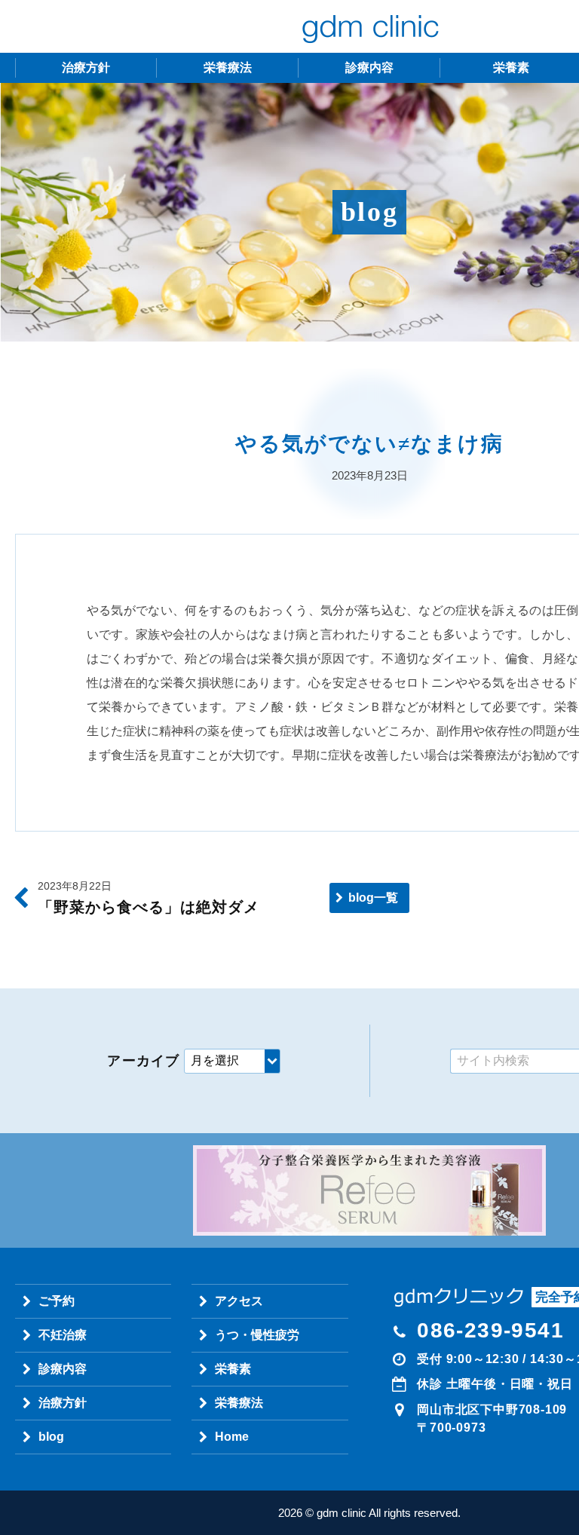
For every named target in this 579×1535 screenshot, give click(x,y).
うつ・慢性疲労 (257, 1334)
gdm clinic (369, 26)
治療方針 (86, 67)
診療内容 (369, 67)
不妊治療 (62, 1334)
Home (232, 1436)
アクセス (239, 1300)
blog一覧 (373, 897)
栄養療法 (228, 67)
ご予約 (56, 1300)
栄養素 (233, 1368)
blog (51, 1436)
